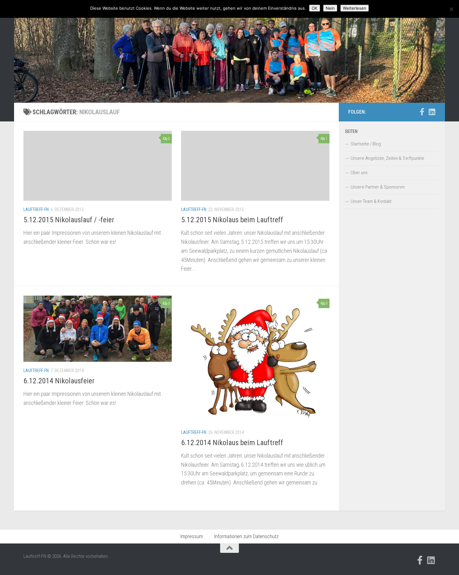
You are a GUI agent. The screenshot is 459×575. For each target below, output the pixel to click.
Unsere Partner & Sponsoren (378, 187)
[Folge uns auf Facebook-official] (422, 111)
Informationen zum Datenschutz (246, 536)
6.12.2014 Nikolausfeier (59, 380)
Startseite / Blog (366, 144)
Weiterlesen (354, 8)
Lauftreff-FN (36, 209)
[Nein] (451, 9)
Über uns (359, 172)
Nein (330, 8)
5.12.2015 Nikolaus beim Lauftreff (232, 219)
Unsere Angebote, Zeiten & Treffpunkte (387, 158)
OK (315, 8)
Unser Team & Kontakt (371, 201)
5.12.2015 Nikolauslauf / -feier (68, 219)
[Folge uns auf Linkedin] (432, 111)
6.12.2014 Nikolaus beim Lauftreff (232, 442)
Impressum (191, 536)
